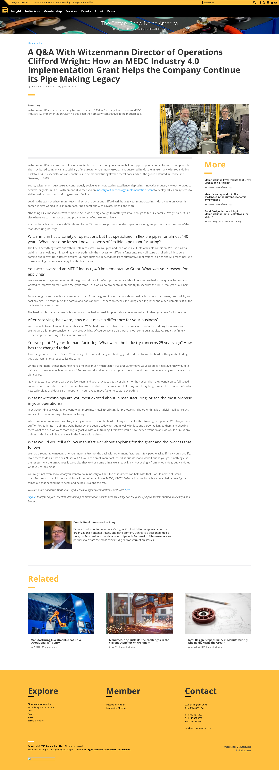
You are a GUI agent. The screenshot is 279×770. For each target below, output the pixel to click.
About (99, 11)
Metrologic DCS (215, 221)
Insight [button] (16, 11)
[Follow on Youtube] (275, 2)
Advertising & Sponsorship (41, 707)
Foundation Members (116, 708)
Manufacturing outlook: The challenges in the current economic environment (225, 197)
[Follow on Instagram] (268, 2)
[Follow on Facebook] (260, 2)
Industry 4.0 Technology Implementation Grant (125, 190)
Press (30, 717)
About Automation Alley (39, 704)
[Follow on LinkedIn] (271, 2)
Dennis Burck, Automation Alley (46, 86)
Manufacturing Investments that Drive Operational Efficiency (227, 181)
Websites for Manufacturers (237, 746)
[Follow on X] (264, 2)
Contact (31, 710)
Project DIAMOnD (20, 2)
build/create (245, 750)
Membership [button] (52, 11)
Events (86, 11)
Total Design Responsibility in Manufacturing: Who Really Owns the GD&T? (226, 214)
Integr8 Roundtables (83, 2)
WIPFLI (211, 187)
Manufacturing (35, 43)
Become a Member (115, 704)
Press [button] (111, 11)
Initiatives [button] (32, 11)
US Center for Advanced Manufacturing (51, 2)
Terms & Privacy (35, 720)
